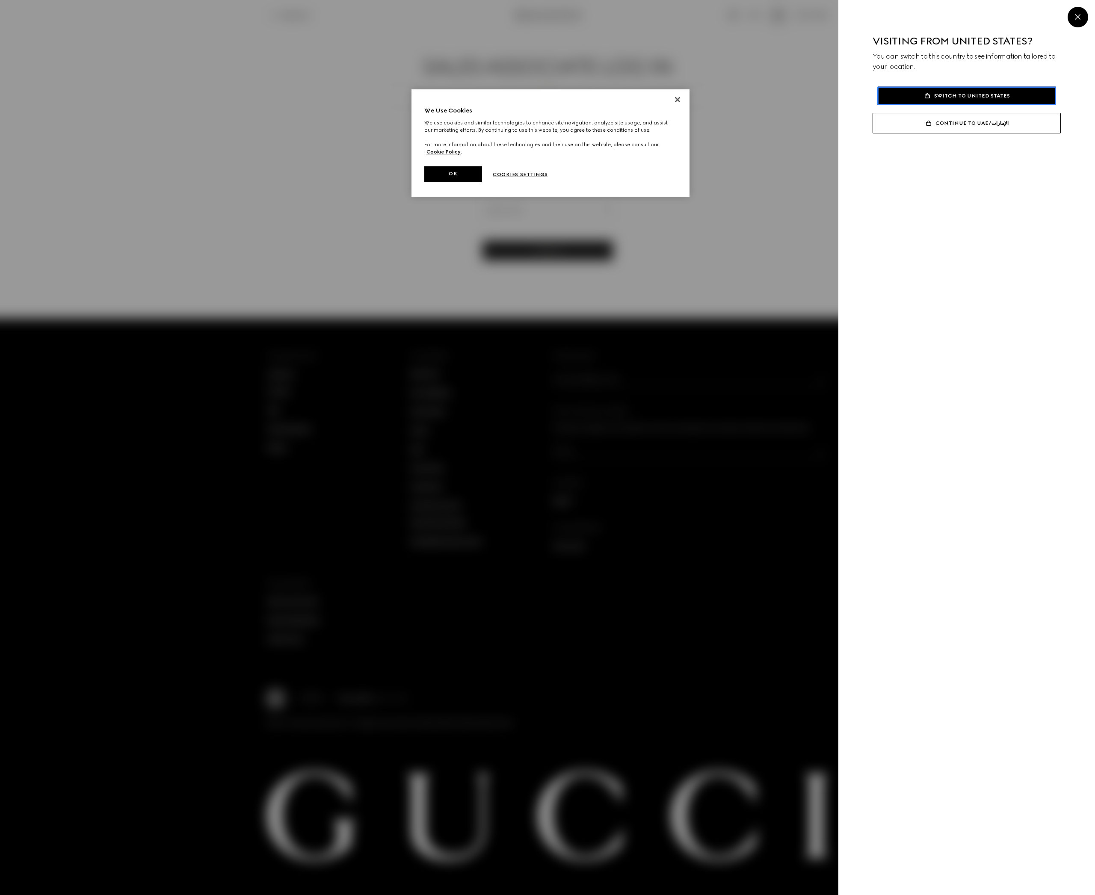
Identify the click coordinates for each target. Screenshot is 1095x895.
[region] (550, 143)
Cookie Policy (443, 152)
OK (453, 174)
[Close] (1078, 17)
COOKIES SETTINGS (520, 174)
